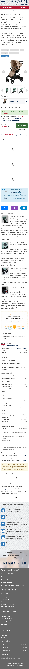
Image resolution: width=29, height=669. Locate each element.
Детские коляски (5, 599)
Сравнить (22, 129)
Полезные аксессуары (6, 618)
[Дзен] (15, 1)
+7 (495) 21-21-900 (6, 7)
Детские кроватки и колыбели (8, 601)
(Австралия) (22, 348)
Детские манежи (5, 609)
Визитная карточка (7, 582)
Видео (22, 50)
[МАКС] (18, 1)
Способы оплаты (6, 654)
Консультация (5, 56)
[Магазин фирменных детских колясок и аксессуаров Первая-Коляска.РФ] (3, 2)
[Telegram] (21, 1)
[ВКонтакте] (12, 1)
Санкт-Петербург (5, 630)
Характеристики (15, 50)
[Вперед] (27, 90)
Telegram (5, 576)
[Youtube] (24, 1)
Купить (22, 125)
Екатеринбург (4, 632)
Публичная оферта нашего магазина (14, 665)
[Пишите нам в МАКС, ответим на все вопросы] (14, 208)
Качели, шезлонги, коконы (7, 606)
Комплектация (5, 50)
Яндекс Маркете (5, 489)
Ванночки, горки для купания (8, 611)
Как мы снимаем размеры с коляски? (9, 345)
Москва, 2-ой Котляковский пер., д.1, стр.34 (14, 585)
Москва (3, 628)
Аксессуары (5, 53)
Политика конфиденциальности (14, 667)
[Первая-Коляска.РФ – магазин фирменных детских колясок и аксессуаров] (1, 11)
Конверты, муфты (5, 616)
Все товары (4, 593)
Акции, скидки (4, 597)
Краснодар (4, 635)
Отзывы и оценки (14, 53)
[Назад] (2, 90)
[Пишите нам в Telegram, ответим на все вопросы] (23, 208)
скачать (25, 455)
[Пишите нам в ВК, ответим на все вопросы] (4, 208)
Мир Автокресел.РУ (6, 621)
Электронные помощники (7, 613)
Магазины (4, 624)
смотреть (25, 460)
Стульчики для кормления (7, 604)
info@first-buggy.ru (7, 579)
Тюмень (3, 637)
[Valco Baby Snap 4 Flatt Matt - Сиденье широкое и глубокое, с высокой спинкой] (7, 90)
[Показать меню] (27, 7)
